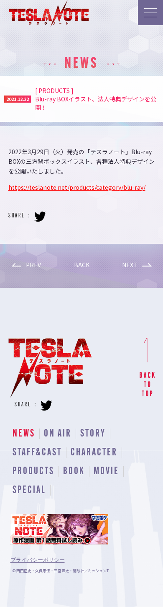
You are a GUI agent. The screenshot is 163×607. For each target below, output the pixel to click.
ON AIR (57, 434)
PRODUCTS (33, 471)
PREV (33, 265)
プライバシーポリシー (37, 559)
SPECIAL (29, 490)
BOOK (74, 471)
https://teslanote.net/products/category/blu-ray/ (76, 187)
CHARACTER (94, 452)
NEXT (130, 265)
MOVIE (106, 471)
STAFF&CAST (37, 452)
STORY (93, 434)
